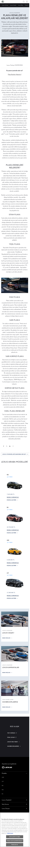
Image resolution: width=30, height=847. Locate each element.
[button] (5, 2)
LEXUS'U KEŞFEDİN (7, 630)
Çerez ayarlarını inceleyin (14, 836)
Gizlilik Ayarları (10, 833)
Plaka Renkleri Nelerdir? (14, 74)
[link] (13, 497)
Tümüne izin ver (14, 844)
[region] (14, 829)
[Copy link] (13, 446)
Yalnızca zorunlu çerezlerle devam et (14, 840)
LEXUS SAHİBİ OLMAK (7, 699)
